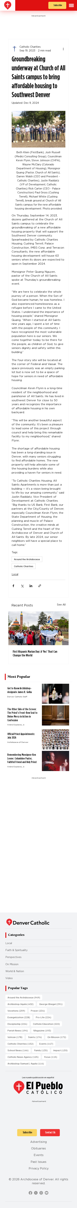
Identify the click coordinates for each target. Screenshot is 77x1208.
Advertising (38, 1142)
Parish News (19, 1030)
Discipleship (18, 1023)
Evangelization (20, 1017)
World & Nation (14, 971)
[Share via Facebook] (13, 585)
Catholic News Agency (24, 1056)
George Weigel (52, 1004)
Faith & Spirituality (16, 950)
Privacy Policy (39, 1168)
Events (47, 1043)
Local (15, 574)
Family (42, 1050)
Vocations (17, 1010)
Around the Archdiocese (27, 559)
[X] (36, 1193)
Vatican (16, 1037)
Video (9, 978)
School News (19, 1050)
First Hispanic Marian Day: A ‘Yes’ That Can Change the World (35, 653)
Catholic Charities (23, 566)
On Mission (11, 964)
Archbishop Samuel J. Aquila (27, 1063)
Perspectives (13, 957)
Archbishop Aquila (22, 1004)
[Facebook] (30, 1193)
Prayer (39, 1010)
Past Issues (38, 1162)
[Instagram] (41, 1193)
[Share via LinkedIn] (31, 585)
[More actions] (63, 49)
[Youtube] (46, 1193)
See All (61, 604)
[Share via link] (39, 585)
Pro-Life (44, 1017)
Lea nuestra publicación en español (38, 1077)
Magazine (43, 1030)
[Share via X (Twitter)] (22, 585)
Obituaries (38, 1148)
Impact (61, 1050)
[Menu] (71, 5)
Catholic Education (47, 1023)
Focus (51, 1056)
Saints (36, 1037)
